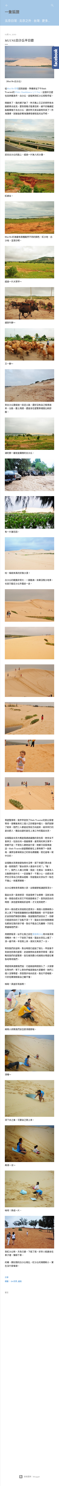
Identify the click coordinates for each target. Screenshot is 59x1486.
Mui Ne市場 (12, 88)
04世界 (14, 1281)
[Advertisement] (29, 1400)
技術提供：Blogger (32, 1477)
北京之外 (25, 21)
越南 (20, 1281)
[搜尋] (52, 5)
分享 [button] (6, 1277)
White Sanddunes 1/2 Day (27, 92)
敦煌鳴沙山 (37, 934)
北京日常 (11, 21)
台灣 (37, 21)
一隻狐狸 (12, 12)
